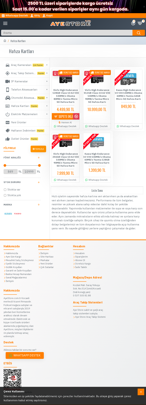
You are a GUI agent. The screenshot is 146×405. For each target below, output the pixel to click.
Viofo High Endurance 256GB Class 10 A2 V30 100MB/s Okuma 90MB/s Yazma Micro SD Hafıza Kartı (66, 160)
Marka (8, 204)
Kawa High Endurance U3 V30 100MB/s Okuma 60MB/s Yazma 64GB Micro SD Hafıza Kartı (128, 95)
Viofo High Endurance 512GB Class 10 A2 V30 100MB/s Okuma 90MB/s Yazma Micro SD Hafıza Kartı (97, 96)
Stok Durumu (12, 182)
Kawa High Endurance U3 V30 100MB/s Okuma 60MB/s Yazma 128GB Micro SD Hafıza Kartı (97, 158)
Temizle (39, 148)
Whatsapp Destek (27, 355)
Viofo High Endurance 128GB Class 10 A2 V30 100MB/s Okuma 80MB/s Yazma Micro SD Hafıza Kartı (66, 96)
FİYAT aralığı (12, 157)
